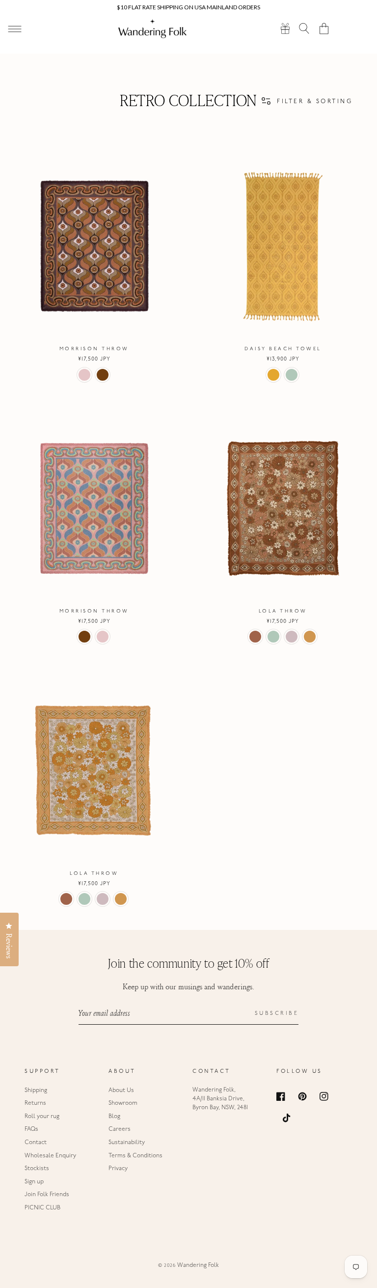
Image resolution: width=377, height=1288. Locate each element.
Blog (114, 1117)
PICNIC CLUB (42, 1208)
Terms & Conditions (135, 1156)
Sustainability (126, 1143)
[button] (304, 28)
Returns (35, 1103)
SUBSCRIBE (277, 1013)
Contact (36, 1143)
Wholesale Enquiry (50, 1156)
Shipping (36, 1090)
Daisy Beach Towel (283, 349)
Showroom (122, 1103)
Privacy (118, 1169)
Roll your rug (42, 1117)
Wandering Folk (198, 1265)
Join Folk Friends (47, 1195)
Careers (119, 1129)
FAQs (31, 1129)
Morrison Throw (94, 349)
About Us (121, 1090)
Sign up (34, 1182)
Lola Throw (283, 611)
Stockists (37, 1169)
